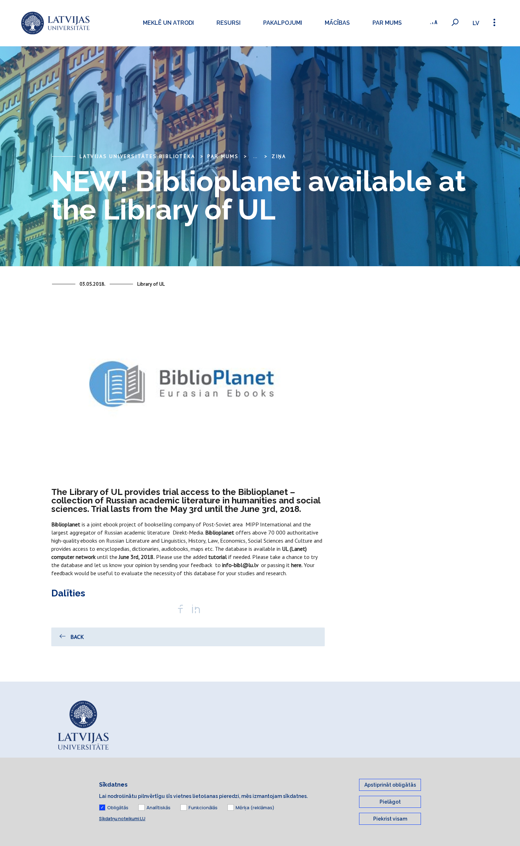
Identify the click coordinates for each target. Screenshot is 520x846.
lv (476, 23)
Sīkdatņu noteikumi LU (122, 819)
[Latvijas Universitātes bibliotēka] (55, 23)
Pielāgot (390, 802)
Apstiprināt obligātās (390, 785)
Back (77, 636)
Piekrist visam (390, 819)
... (255, 156)
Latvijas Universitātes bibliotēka (137, 156)
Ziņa (279, 156)
